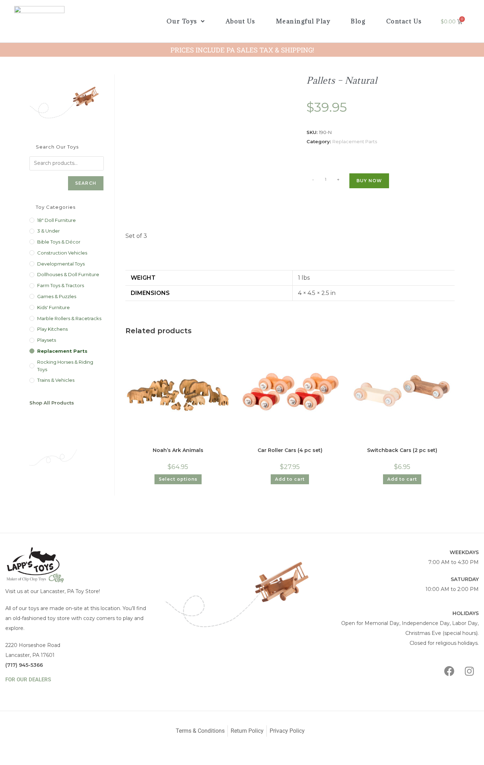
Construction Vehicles (62, 253)
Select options (178, 479)
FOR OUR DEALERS (28, 679)
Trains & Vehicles (55, 380)
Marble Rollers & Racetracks (69, 318)
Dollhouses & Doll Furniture (68, 274)
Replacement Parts (354, 141)
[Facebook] (449, 671)
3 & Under (48, 231)
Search (85, 183)
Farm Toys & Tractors (60, 285)
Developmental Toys (61, 264)
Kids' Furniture (53, 307)
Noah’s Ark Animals (178, 450)
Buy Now (369, 180)
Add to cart (290, 479)
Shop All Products (51, 403)
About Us (240, 21)
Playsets (46, 340)
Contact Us (404, 21)
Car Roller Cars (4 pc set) (290, 450)
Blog (358, 21)
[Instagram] (469, 671)
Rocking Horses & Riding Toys (65, 365)
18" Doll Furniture (56, 220)
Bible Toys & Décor (58, 242)
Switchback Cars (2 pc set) (402, 450)
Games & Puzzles (56, 296)
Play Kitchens (52, 329)
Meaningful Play (303, 21)
